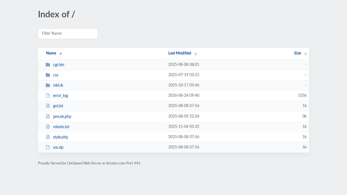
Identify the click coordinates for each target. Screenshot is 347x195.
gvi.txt (58, 106)
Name (51, 53)
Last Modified (179, 53)
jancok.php (62, 117)
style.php (60, 137)
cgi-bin (58, 65)
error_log (60, 96)
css (55, 75)
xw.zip (58, 148)
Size (297, 53)
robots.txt (61, 127)
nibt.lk (58, 85)
